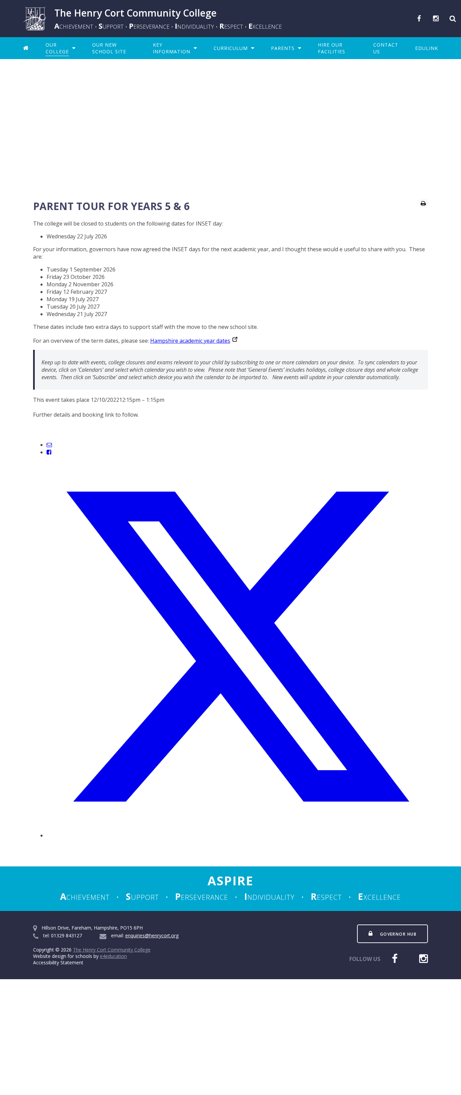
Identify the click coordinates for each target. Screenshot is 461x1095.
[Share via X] (237, 835)
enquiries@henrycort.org (152, 935)
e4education (113, 956)
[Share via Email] (49, 444)
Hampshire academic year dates (190, 340)
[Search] (452, 18)
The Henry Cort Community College (112, 949)
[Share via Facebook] (49, 452)
